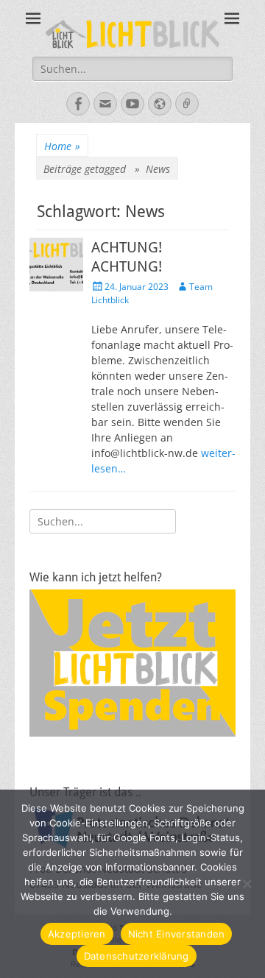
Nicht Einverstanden (176, 934)
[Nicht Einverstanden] (246, 883)
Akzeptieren (77, 934)
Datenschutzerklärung (136, 956)
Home (62, 146)
